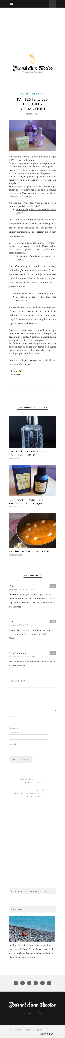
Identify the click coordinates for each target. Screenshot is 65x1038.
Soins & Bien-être (32, 94)
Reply (52, 586)
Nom (12, 716)
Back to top (46, 1034)
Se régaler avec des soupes (29, 551)
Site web (12, 744)
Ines (12, 585)
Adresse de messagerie (14, 730)
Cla (11, 621)
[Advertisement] (32, 27)
